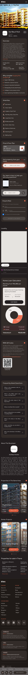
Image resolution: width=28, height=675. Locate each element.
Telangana (3, 614)
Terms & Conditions (5, 594)
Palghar (3, 612)
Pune (17, 605)
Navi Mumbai (4, 605)
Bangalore (3, 610)
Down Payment (18, 294)
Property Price (8, 294)
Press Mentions (19, 592)
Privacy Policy (4, 597)
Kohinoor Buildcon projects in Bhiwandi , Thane (9, 570)
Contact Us (4, 590)
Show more (5, 573)
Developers (18, 587)
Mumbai (18, 603)
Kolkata (3, 603)
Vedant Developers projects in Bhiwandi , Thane (9, 567)
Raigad (17, 612)
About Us (3, 587)
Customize (14, 302)
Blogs (16, 590)
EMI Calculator (18, 594)
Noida (17, 610)
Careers (3, 592)
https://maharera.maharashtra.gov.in (12, 356)
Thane (2, 608)
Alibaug (17, 608)
